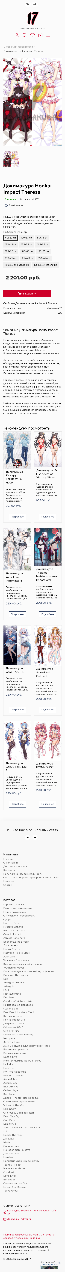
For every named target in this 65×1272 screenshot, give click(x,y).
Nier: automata (12, 994)
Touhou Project (12, 1165)
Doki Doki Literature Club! (18, 1012)
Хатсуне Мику (12, 1042)
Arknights (9, 986)
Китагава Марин (13, 1016)
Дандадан (9, 1139)
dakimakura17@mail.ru (19, 1219)
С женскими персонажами (18, 47)
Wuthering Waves (13, 968)
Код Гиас (9, 1094)
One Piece (9, 1120)
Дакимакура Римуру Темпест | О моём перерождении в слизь (16, 478)
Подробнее (17, 517)
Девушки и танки (13, 1024)
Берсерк (8, 1068)
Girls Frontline (11, 1031)
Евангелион (10, 1124)
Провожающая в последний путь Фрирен (28, 972)
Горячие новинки (13, 905)
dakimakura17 (54, 308)
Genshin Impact (12, 934)
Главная (8, 859)
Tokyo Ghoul (10, 1191)
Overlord (8, 1172)
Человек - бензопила (16, 960)
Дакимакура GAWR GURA (15, 670)
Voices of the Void (14, 1105)
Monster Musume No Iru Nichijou (22, 1061)
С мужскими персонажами (19, 916)
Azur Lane (9, 957)
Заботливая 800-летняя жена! (22, 1128)
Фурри (7, 920)
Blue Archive (10, 1087)
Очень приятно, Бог (15, 1183)
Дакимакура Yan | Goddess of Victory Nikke (47, 474)
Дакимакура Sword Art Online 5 (44, 673)
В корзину (27, 294)
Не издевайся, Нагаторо (18, 1005)
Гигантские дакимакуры (17, 908)
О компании (10, 863)
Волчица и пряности (15, 1050)
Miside (6, 1143)
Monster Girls (11, 923)
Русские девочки (13, 927)
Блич (6, 979)
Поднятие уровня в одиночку (21, 1161)
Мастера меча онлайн (16, 953)
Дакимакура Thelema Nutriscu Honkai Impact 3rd (47, 574)
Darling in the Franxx (15, 975)
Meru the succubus (14, 931)
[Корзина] (40, 37)
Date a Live (10, 1057)
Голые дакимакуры (14, 912)
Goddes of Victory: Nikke (18, 1001)
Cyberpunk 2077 (13, 1027)
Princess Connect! (14, 1076)
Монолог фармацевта (16, 1150)
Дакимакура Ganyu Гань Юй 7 (16, 767)
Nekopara (9, 1038)
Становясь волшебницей (18, 1113)
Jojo (5, 1131)
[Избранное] (32, 37)
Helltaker (8, 1064)
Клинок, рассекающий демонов (22, 964)
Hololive (8, 1157)
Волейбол (9, 1180)
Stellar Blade (10, 1009)
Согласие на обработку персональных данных (32, 878)
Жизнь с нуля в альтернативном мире (26, 1046)
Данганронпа (11, 1154)
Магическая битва (14, 1168)
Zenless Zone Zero (14, 938)
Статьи (7, 885)
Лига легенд (10, 945)
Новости (8, 881)
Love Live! (9, 1176)
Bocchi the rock (12, 1135)
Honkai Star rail (12, 949)
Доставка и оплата (15, 867)
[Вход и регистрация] (16, 37)
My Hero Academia (14, 1072)
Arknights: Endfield (14, 983)
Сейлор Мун (10, 1090)
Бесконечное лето (14, 1053)
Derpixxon (9, 998)
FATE (6, 990)
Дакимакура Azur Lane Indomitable (14, 577)
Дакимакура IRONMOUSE (44, 766)
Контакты (9, 870)
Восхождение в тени (16, 942)
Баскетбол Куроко (15, 1187)
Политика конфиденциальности (22, 874)
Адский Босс (11, 1079)
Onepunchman (11, 1146)
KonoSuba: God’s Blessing (18, 1035)
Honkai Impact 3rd (14, 1020)
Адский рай (10, 1083)
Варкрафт (9, 1109)
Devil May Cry (11, 1116)
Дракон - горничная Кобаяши (21, 1098)
